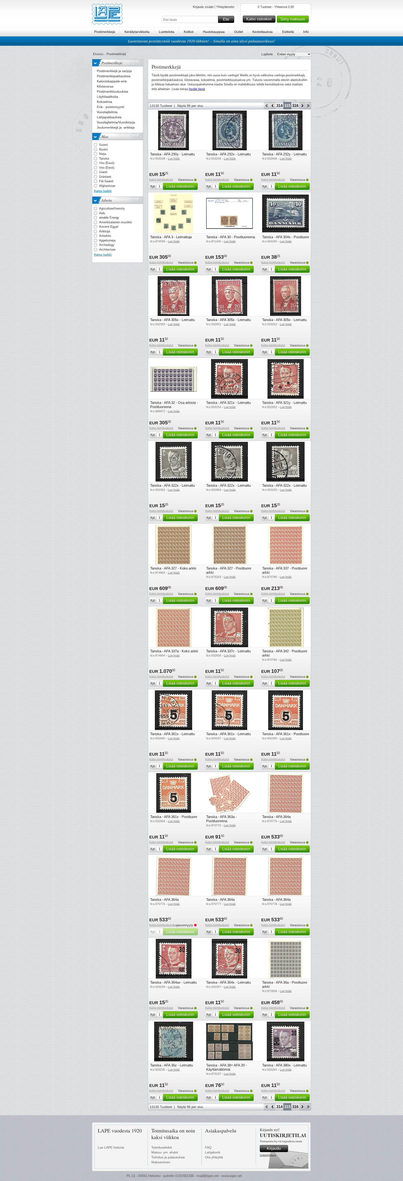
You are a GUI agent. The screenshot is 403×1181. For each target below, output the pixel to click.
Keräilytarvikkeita (137, 32)
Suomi (103, 145)
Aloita (266, 105)
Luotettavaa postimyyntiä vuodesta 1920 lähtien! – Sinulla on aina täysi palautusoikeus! (201, 41)
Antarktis (105, 236)
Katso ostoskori (259, 19)
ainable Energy (109, 217)
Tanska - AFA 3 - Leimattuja (171, 237)
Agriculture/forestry (112, 208)
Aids (102, 213)
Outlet (238, 32)
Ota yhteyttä (214, 1157)
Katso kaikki (102, 191)
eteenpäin (302, 105)
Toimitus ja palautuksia (168, 1157)
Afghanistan (107, 186)
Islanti (103, 172)
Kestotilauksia (262, 32)
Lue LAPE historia (111, 1147)
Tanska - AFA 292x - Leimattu (228, 154)
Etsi (226, 19)
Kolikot (189, 32)
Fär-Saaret (106, 181)
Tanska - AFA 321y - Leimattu (284, 403)
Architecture (107, 249)
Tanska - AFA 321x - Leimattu (228, 403)
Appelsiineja (107, 240)
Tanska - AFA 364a (276, 817)
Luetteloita (166, 32)
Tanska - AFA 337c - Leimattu (228, 651)
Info (306, 32)
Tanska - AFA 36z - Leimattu (171, 1065)
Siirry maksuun (292, 19)
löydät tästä (197, 89)
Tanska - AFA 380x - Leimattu (284, 1065)
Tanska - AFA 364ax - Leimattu (173, 982)
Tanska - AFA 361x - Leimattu (172, 734)
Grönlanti (105, 176)
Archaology (106, 245)
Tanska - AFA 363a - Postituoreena (221, 819)
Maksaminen (160, 1162)
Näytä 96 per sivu (190, 106)
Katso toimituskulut (161, 179)
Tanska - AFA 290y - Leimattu (172, 154)
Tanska (104, 158)
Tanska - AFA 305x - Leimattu (172, 320)
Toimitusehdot (161, 1147)
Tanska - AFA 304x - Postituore (285, 237)
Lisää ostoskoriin (180, 186)
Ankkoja (104, 231)
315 (287, 106)
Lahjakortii (212, 1152)
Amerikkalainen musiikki (115, 222)
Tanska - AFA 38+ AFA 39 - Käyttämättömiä (226, 1067)
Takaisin (272, 105)
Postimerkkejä (104, 32)
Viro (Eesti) (106, 163)
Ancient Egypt (108, 226)
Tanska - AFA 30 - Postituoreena (230, 237)
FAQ (208, 1147)
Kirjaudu (274, 1148)
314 (279, 106)
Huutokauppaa (214, 32)
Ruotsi (103, 149)
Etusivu (98, 54)
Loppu (308, 105)
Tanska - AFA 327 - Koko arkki (173, 568)
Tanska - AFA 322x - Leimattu (172, 485)
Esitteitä (288, 32)
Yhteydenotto (225, 7)
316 (295, 106)
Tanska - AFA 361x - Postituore (285, 734)
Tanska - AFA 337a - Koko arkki (174, 651)
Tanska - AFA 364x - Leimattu (228, 982)
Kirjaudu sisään (203, 7)
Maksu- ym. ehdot (164, 1152)
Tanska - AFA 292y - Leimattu (284, 154)
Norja (102, 154)
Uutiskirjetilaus (268, 1155)
